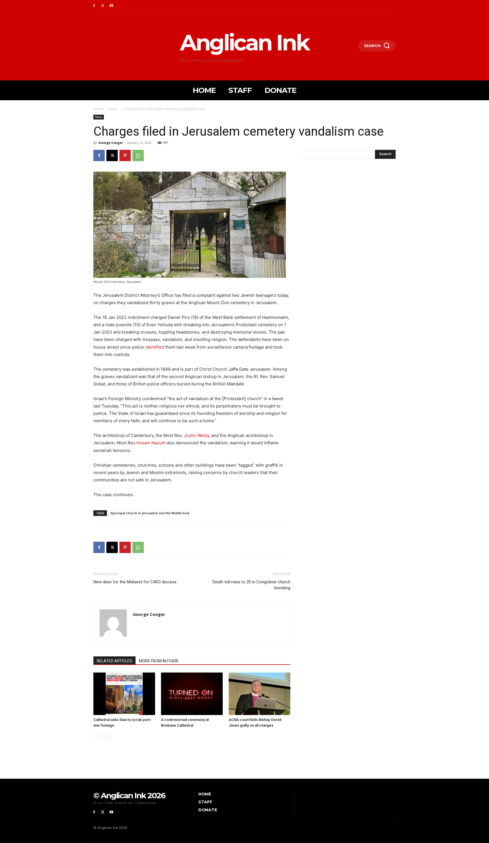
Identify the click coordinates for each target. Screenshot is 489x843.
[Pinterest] (125, 155)
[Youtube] (112, 6)
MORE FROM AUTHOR (158, 661)
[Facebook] (94, 6)
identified (154, 347)
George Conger (110, 142)
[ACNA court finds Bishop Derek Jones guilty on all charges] (259, 694)
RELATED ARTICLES (114, 661)
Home (98, 108)
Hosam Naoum (151, 442)
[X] (103, 6)
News (113, 108)
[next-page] (106, 736)
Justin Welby (196, 435)
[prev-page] (96, 736)
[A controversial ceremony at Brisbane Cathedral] (192, 694)
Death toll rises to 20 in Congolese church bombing (251, 584)
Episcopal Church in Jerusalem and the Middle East (150, 513)
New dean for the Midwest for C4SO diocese (135, 581)
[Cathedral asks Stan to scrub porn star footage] (124, 694)
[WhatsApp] (138, 155)
